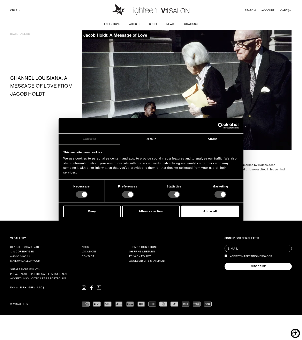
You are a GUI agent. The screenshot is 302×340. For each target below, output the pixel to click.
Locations (190, 24)
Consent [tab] (89, 139)
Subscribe (258, 266)
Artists (135, 24)
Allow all (210, 211)
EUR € (23, 287)
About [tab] (212, 139)
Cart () (286, 10)
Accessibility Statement (147, 260)
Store (153, 24)
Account (267, 10)
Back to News (20, 33)
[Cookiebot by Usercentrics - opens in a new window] (221, 126)
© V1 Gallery (19, 304)
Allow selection (151, 211)
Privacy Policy (140, 256)
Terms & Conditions (143, 247)
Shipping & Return (142, 251)
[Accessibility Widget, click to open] (295, 333)
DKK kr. (14, 287)
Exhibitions (112, 24)
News (170, 24)
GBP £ (13, 10)
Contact (88, 256)
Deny (92, 211)
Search (250, 10)
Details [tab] (151, 139)
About (86, 247)
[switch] (128, 194)
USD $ (40, 287)
